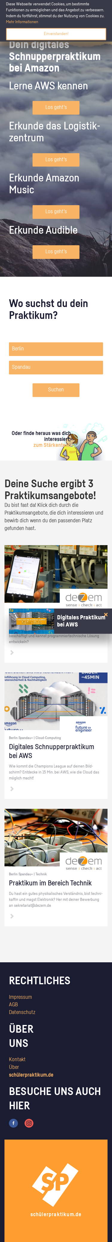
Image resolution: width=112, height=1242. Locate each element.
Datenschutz (22, 1012)
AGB (13, 1004)
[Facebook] (13, 1123)
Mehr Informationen (22, 22)
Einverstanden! (56, 34)
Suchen (56, 390)
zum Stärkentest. (52, 445)
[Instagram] (28, 1123)
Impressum (20, 997)
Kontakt (17, 1059)
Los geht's (56, 107)
